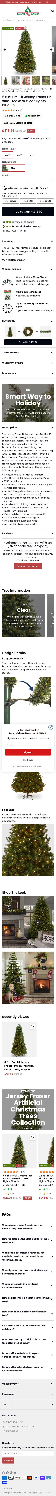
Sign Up (28, 752)
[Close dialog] (51, 727)
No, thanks (28, 760)
